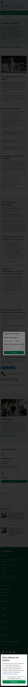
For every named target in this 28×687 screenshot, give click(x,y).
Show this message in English (10, 674)
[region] (14, 670)
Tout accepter (14, 681)
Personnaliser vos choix (14, 678)
